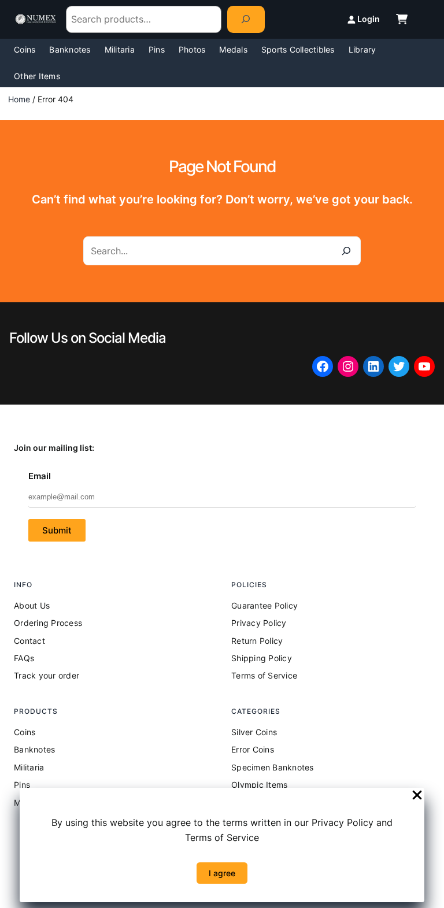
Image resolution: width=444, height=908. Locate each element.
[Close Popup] (417, 796)
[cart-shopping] (401, 19)
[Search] (246, 19)
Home (19, 99)
